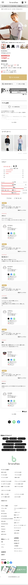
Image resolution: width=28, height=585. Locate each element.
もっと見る (14, 414)
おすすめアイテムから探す (6, 481)
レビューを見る (14, 70)
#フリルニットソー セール (8, 447)
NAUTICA (3, 526)
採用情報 (15, 543)
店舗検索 (3, 554)
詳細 (20, 67)
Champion (3, 529)
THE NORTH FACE (4, 523)
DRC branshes (4, 513)
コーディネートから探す (19, 494)
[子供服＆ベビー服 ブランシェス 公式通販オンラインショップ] (14, 2)
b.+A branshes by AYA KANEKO (7, 518)
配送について (16, 515)
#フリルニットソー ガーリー (20, 444)
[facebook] (11, 563)
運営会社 (15, 540)
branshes (4, 50)
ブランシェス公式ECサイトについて (20, 509)
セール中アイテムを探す (6, 483)
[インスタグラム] (2, 563)
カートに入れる (15, 77)
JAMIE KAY (3, 531)
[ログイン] (22, 2)
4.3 (15, 166)
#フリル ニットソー (21, 438)
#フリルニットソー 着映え (21, 449)
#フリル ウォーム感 (13, 438)
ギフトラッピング (17, 527)
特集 (2, 541)
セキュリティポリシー (18, 548)
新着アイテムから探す (5, 486)
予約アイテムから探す (19, 486)
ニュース (3, 544)
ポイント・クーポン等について (20, 525)
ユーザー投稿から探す (5, 496)
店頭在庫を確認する (8, 84)
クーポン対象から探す (19, 483)
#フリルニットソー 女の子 (19, 447)
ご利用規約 (16, 545)
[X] (5, 563)
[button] (2, 25)
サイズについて (17, 520)
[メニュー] (3, 2)
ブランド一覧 (3, 508)
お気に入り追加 (21, 83)
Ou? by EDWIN (4, 516)
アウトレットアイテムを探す (20, 481)
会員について (16, 522)
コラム (2, 547)
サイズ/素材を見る (16, 106)
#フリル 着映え (6, 438)
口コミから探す (18, 496)
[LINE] (8, 563)
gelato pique (3, 534)
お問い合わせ (16, 533)
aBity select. (3, 521)
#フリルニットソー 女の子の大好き (8, 449)
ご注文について (17, 512)
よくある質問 (16, 530)
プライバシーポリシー (18, 551)
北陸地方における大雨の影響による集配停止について (15, 6)
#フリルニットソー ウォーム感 (8, 444)
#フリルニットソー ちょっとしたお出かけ (14, 441)
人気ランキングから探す (6, 490)
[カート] (25, 2)
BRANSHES (14, 576)
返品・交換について (18, 517)
